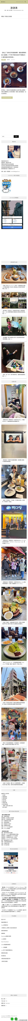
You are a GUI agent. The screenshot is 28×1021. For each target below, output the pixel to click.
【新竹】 (3, 59)
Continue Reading (7, 97)
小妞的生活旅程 (4, 961)
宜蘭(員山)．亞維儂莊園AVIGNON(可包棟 (9, 835)
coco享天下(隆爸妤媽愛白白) (7, 950)
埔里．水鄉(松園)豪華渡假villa (7, 841)
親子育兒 (4, 799)
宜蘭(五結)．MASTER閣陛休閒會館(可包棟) (9, 834)
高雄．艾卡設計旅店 (5, 844)
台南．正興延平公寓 (5, 843)
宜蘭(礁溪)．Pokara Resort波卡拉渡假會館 (9, 838)
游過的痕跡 (5, 798)
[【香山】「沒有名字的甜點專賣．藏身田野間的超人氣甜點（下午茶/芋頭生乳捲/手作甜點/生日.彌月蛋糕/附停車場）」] (14, 74)
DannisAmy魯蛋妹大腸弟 (6, 936)
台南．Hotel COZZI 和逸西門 (7, 826)
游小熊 (8, 59)
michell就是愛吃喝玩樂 (5, 944)
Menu (4, 1)
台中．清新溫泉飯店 (5, 822)
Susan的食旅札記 (4, 925)
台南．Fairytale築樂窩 (5, 828)
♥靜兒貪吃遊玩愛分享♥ (5, 958)
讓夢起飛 (3, 933)
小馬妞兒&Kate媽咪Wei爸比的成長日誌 (9, 927)
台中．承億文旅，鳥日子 (6, 823)
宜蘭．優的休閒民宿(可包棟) (7, 832)
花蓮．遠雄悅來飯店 (5, 816)
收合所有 (7, 793)
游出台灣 (4, 801)
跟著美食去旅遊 (4, 953)
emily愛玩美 (3, 939)
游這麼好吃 (5, 796)
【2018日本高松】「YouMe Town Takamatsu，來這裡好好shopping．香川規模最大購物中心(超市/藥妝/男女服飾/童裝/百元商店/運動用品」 (13, 889)
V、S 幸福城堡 (4, 947)
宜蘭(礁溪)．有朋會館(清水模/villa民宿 (9, 837)
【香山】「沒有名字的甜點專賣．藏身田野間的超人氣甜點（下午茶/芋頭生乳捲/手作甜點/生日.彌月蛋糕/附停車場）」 (13, 55)
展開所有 (3, 793)
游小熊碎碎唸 (5, 804)
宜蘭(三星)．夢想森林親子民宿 (7, 819)
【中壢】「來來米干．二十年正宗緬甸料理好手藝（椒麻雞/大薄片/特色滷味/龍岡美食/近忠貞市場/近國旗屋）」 (13, 901)
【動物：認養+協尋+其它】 (8, 805)
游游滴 (14, 8)
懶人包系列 (5, 807)
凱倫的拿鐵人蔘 (4, 922)
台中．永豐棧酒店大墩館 (6, 820)
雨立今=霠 (3, 919)
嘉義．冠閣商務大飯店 (5, 825)
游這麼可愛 (5, 802)
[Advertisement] (14, 37)
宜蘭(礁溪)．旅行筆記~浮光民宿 (7, 817)
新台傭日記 (3, 955)
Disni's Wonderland (4, 941)
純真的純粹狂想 (4, 930)
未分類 (4, 795)
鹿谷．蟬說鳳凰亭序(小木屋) (7, 840)
